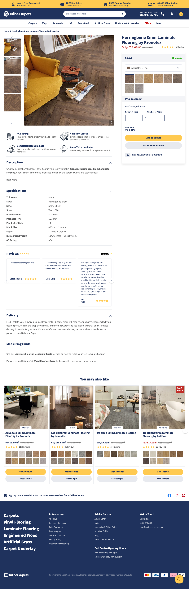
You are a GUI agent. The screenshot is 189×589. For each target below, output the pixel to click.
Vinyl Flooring (17, 522)
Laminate (58, 23)
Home (6, 31)
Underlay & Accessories (127, 23)
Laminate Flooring (21, 529)
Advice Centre (100, 518)
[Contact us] (162, 14)
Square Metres (131, 112)
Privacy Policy (55, 539)
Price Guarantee (56, 527)
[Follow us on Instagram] (176, 495)
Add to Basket (153, 137)
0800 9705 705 (148, 14)
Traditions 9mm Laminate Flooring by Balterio (158, 434)
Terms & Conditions (57, 535)
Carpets (32, 23)
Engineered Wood (21, 535)
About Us (53, 518)
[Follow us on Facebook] (169, 495)
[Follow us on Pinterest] (183, 495)
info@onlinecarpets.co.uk (151, 527)
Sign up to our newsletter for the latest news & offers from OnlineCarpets (46, 495)
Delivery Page (28, 333)
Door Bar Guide (101, 531)
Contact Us (144, 518)
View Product (25, 471)
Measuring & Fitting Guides (106, 527)
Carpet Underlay (20, 548)
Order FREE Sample (153, 145)
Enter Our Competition (104, 539)
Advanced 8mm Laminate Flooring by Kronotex (20, 434)
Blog (96, 535)
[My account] (172, 14)
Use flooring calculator (135, 106)
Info (158, 23)
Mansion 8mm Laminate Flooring (116, 433)
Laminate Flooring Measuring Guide (33, 354)
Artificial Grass (102, 23)
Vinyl (44, 23)
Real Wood (83, 23)
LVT (70, 23)
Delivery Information (58, 523)
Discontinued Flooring (59, 543)
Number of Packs (154, 112)
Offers (148, 23)
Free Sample (26, 478)
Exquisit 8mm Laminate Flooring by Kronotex (70, 434)
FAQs (96, 523)
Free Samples (55, 531)
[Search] (122, 14)
